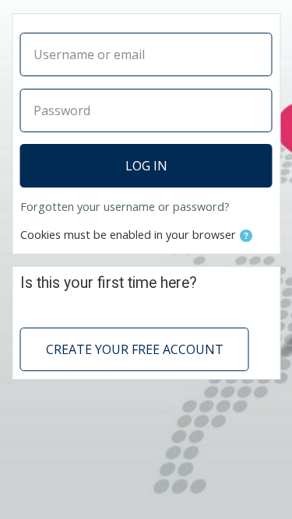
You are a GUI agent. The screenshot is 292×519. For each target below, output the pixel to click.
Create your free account (134, 349)
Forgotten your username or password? (125, 206)
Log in (146, 165)
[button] (246, 236)
